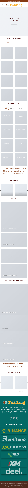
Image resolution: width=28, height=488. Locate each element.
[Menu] (2, 5)
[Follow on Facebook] (11, 418)
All (8, 44)
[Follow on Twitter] (14, 418)
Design (12, 44)
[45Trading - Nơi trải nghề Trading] (14, 5)
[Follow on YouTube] (17, 418)
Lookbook (18, 44)
